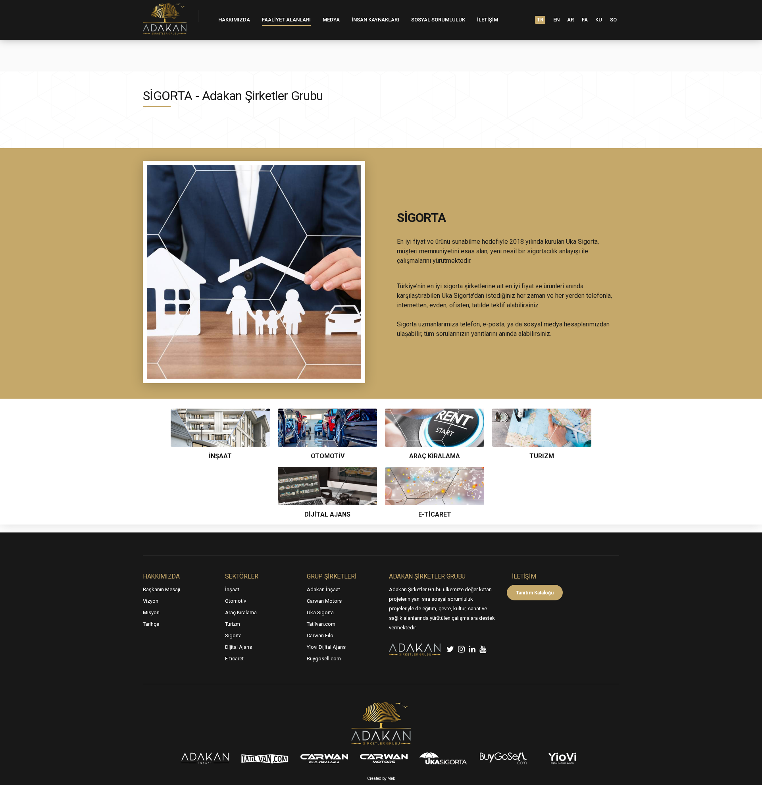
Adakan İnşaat (323, 589)
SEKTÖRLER (241, 576)
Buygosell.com (324, 659)
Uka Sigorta (320, 612)
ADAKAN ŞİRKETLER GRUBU (427, 576)
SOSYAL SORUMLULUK (438, 20)
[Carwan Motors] (384, 758)
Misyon (151, 612)
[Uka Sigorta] (443, 758)
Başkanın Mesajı (161, 589)
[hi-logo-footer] (381, 723)
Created (374, 778)
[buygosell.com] (503, 758)
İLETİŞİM (487, 20)
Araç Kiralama (241, 612)
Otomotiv (235, 601)
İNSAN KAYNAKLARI (375, 20)
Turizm (232, 624)
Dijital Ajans (238, 647)
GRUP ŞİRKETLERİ (331, 576)
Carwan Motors (324, 601)
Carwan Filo (320, 635)
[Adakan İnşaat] (205, 758)
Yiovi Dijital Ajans (326, 647)
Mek (391, 778)
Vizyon (150, 601)
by (384, 778)
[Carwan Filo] (324, 758)
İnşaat (232, 589)
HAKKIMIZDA (234, 20)
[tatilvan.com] (264, 758)
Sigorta (233, 635)
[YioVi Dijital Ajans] (562, 758)
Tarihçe (151, 624)
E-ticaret (234, 659)
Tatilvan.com (321, 624)
